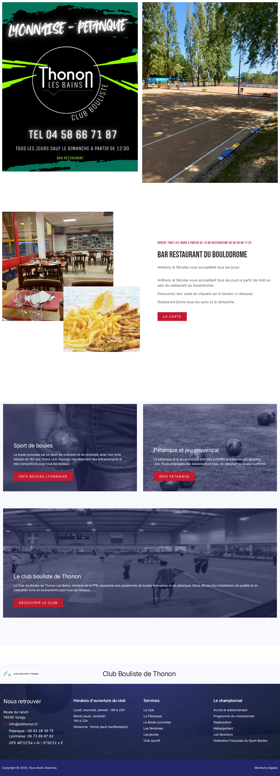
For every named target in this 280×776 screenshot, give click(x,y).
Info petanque (174, 476)
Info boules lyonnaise (43, 476)
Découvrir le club (38, 603)
